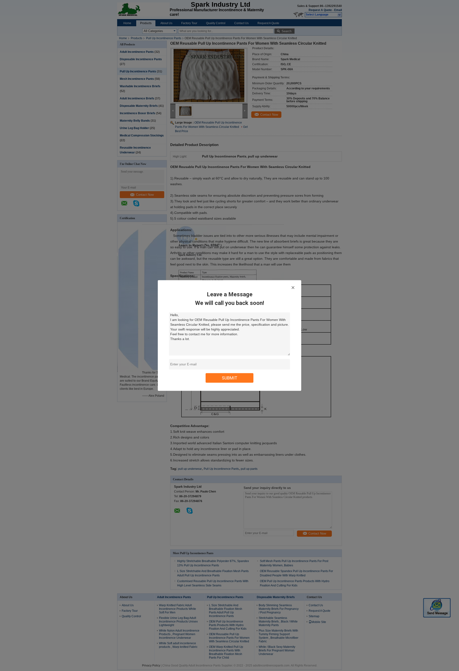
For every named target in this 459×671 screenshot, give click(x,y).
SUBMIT (229, 377)
